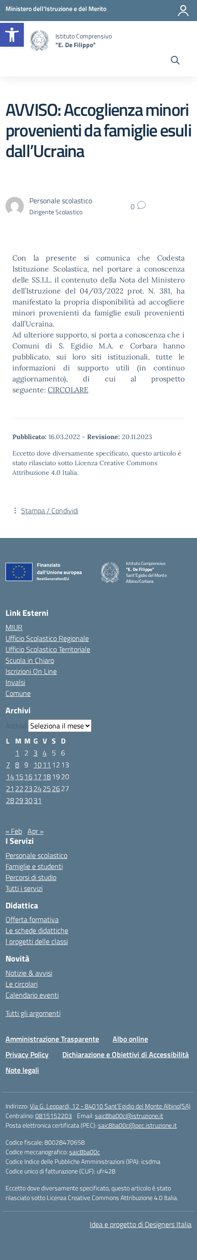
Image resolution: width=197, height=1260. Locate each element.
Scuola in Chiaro (29, 660)
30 (28, 800)
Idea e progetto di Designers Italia (141, 1224)
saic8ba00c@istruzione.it (129, 1115)
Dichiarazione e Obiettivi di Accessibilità (125, 1054)
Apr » (35, 831)
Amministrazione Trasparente (52, 1038)
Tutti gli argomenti (32, 1013)
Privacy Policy (27, 1054)
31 (37, 800)
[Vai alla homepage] (39, 40)
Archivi (15, 725)
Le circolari (21, 983)
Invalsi (15, 682)
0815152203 (53, 1115)
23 (28, 788)
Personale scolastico (36, 855)
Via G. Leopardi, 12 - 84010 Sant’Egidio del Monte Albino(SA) (110, 1106)
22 (19, 788)
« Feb (13, 831)
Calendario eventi (32, 994)
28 (10, 800)
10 (37, 764)
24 (37, 788)
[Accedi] (183, 10)
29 (19, 800)
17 (37, 776)
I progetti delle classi (36, 941)
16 (28, 776)
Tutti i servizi (24, 888)
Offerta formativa (32, 919)
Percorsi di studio (30, 877)
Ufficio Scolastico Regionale (47, 638)
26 (56, 788)
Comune (18, 693)
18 (47, 776)
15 (19, 776)
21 (10, 788)
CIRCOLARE (68, 389)
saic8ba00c (84, 1152)
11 (47, 764)
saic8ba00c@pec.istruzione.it (137, 1125)
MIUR (13, 627)
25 (47, 788)
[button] (12, 35)
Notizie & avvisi (28, 972)
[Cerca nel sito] (175, 61)
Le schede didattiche (36, 930)
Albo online (130, 1038)
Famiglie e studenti (34, 866)
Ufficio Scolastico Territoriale (47, 649)
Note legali (22, 1069)
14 (10, 776)
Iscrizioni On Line (31, 671)
